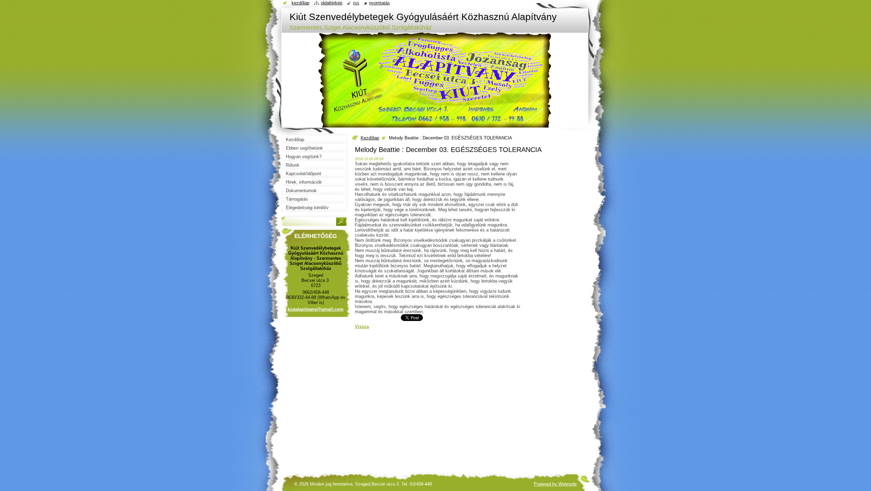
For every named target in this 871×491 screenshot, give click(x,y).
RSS (356, 2)
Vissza (362, 326)
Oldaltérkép (331, 2)
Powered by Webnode (555, 484)
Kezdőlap (370, 137)
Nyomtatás (379, 2)
